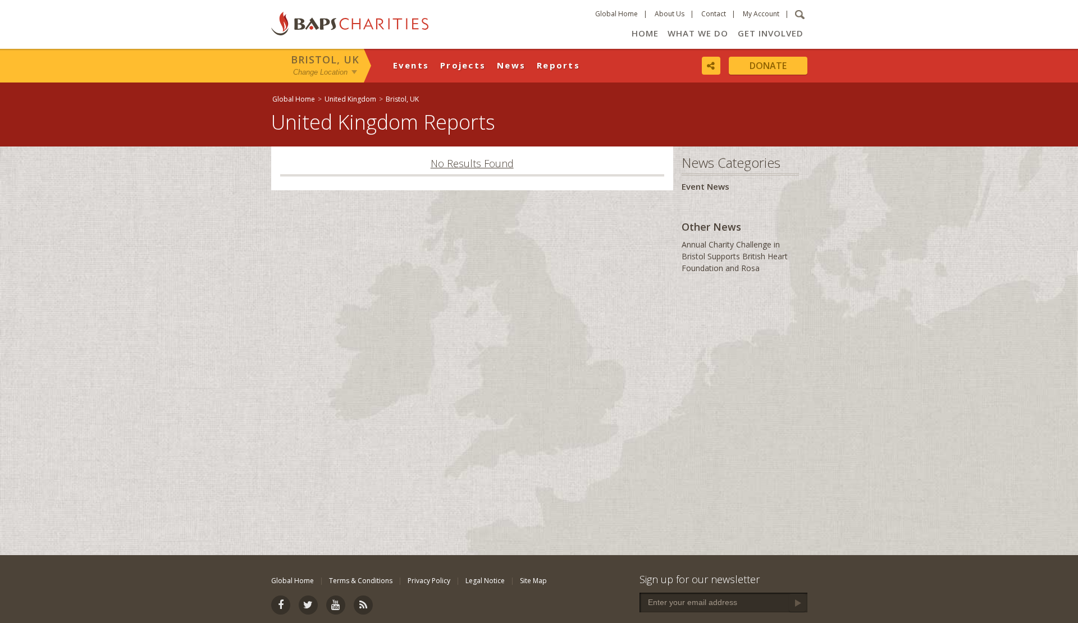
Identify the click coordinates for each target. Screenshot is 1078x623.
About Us (669, 14)
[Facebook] (280, 605)
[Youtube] (335, 605)
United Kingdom (350, 99)
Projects (463, 65)
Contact (713, 14)
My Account (761, 14)
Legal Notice (485, 580)
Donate (768, 65)
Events (411, 65)
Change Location (320, 72)
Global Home (616, 14)
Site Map (533, 580)
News (511, 65)
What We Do (698, 33)
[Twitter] (308, 605)
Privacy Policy (429, 580)
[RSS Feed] (363, 605)
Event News (705, 186)
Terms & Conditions (360, 580)
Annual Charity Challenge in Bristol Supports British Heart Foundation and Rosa (735, 256)
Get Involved (770, 33)
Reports (558, 65)
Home (645, 33)
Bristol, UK (325, 59)
